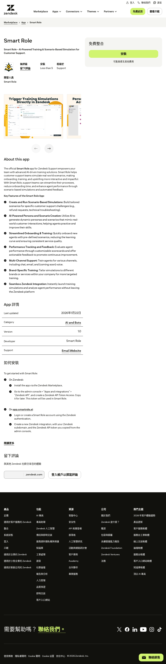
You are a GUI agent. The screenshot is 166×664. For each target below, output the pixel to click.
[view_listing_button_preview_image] (33, 116)
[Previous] (36, 148)
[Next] (48, 148)
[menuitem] (157, 2)
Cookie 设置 (48, 656)
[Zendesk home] (12, 9)
